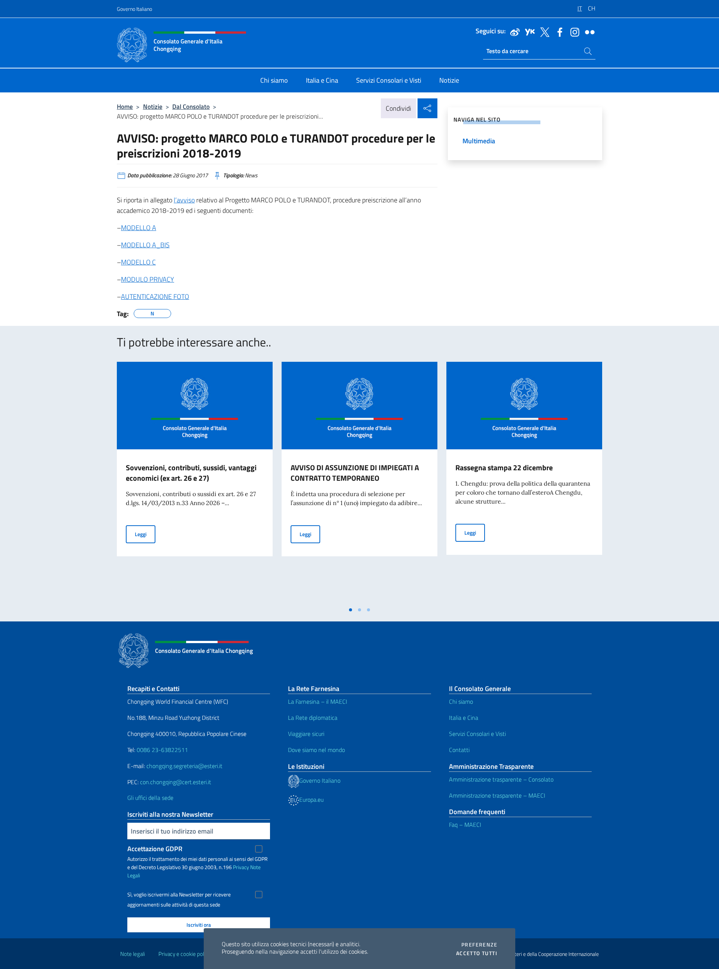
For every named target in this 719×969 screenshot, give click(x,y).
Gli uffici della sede (150, 797)
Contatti (459, 749)
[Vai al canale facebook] (557, 31)
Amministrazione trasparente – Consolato (501, 779)
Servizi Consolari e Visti (477, 733)
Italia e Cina (463, 717)
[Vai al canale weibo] (513, 31)
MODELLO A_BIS (145, 245)
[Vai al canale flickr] (587, 31)
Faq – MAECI (465, 824)
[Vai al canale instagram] (572, 31)
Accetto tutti (476, 953)
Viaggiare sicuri (306, 733)
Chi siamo (461, 701)
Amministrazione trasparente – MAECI (497, 795)
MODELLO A (138, 228)
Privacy (241, 867)
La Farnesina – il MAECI (317, 701)
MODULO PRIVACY (147, 279)
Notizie (153, 106)
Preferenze (479, 944)
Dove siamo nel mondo (316, 749)
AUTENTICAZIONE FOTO (155, 296)
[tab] (350, 609)
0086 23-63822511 (162, 749)
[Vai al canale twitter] (543, 31)
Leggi (145, 534)
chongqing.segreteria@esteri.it (184, 765)
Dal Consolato (191, 106)
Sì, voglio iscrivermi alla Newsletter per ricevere (179, 894)
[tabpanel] (195, 482)
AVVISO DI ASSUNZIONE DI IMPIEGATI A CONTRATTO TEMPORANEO (355, 473)
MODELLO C (138, 262)
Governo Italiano (134, 9)
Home (125, 106)
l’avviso (184, 200)
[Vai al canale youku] (528, 31)
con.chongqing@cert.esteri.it (175, 781)
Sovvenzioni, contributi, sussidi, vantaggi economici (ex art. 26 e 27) (191, 473)
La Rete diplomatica (312, 717)
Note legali (132, 954)
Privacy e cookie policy (184, 954)
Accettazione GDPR (154, 849)
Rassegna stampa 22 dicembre (504, 467)
